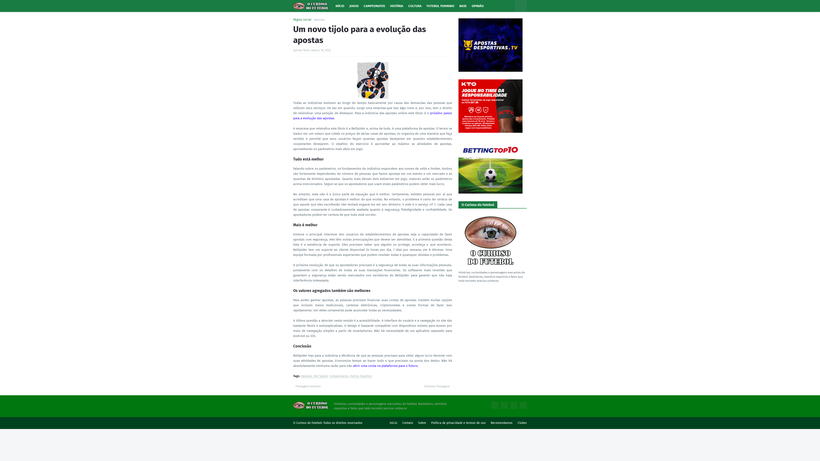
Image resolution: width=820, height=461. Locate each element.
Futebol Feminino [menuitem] (440, 6)
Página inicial (302, 19)
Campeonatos (338, 376)
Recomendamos (501, 423)
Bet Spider (321, 376)
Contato (407, 423)
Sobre (422, 423)
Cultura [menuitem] (415, 6)
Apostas (319, 19)
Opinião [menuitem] (478, 6)
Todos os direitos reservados (342, 423)
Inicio (393, 423)
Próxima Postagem (437, 386)
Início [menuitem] (339, 6)
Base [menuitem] (463, 6)
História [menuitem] (396, 6)
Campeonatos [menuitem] (374, 6)
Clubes (522, 423)
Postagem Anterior (308, 386)
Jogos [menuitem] (354, 6)
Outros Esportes (361, 376)
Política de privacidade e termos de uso (458, 423)
